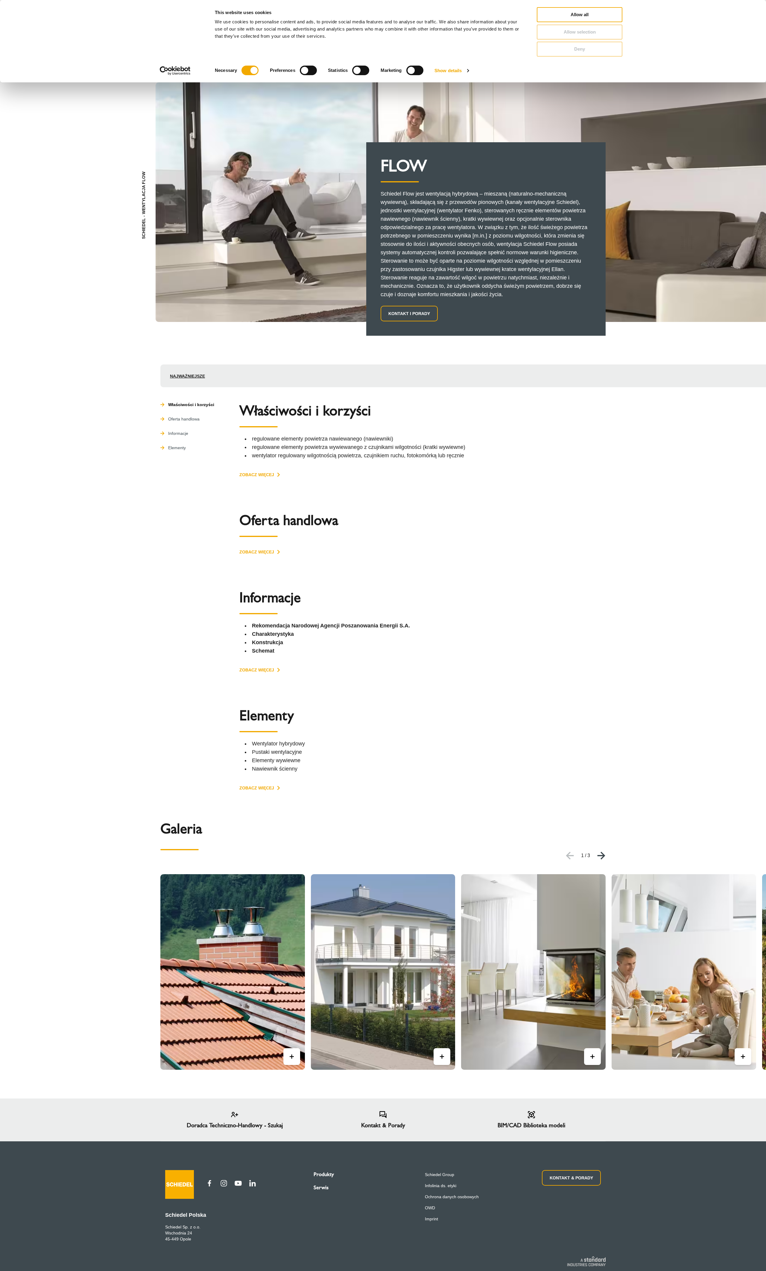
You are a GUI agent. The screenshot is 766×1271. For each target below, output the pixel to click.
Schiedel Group (439, 1174)
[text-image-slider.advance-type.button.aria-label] (291, 1056)
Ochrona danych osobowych (452, 1196)
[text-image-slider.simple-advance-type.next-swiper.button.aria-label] (601, 855)
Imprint (431, 1218)
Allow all (580, 14)
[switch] (308, 70)
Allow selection (580, 31)
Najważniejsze (187, 376)
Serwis (321, 1187)
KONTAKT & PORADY (571, 1177)
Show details (448, 70)
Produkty (324, 1174)
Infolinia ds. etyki (440, 1185)
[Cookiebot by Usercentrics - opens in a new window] (175, 70)
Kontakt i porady (409, 313)
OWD (430, 1207)
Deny (579, 49)
